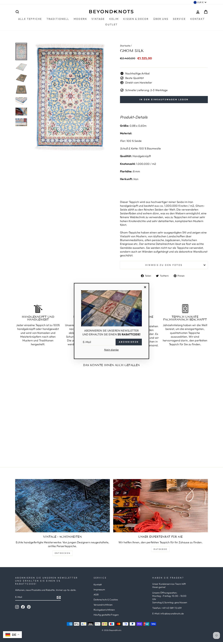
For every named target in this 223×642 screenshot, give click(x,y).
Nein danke (111, 349)
